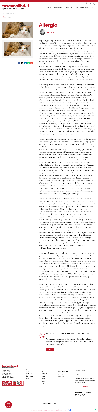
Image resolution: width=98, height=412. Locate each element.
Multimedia (44, 373)
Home (4, 17)
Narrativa (44, 375)
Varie (43, 383)
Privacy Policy (61, 374)
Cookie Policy (61, 376)
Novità (43, 376)
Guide (43, 371)
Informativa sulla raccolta (34, 410)
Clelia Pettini (50, 32)
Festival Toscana (29, 373)
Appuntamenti (69, 7)
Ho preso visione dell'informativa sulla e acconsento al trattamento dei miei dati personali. (85, 380)
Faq (58, 370)
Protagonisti (58, 7)
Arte (43, 370)
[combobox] (14, 13)
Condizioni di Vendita (63, 371)
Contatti (27, 371)
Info (92, 7)
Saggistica (44, 380)
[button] (19, 63)
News (76, 7)
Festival (27, 378)
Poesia (43, 378)
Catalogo (49, 7)
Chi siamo (28, 370)
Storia (43, 381)
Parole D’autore (85, 7)
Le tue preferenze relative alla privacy (55, 410)
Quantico (54, 403)
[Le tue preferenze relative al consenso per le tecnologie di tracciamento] (95, 409)
